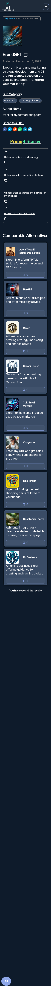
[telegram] (30, 129)
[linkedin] (25, 129)
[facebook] (5, 129)
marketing (9, 100)
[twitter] (10, 129)
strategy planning (30, 100)
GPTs (21, 19)
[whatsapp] (20, 129)
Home (11, 19)
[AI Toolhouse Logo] (7, 6)
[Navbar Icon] (46, 7)
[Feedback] (6, 981)
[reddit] (15, 129)
